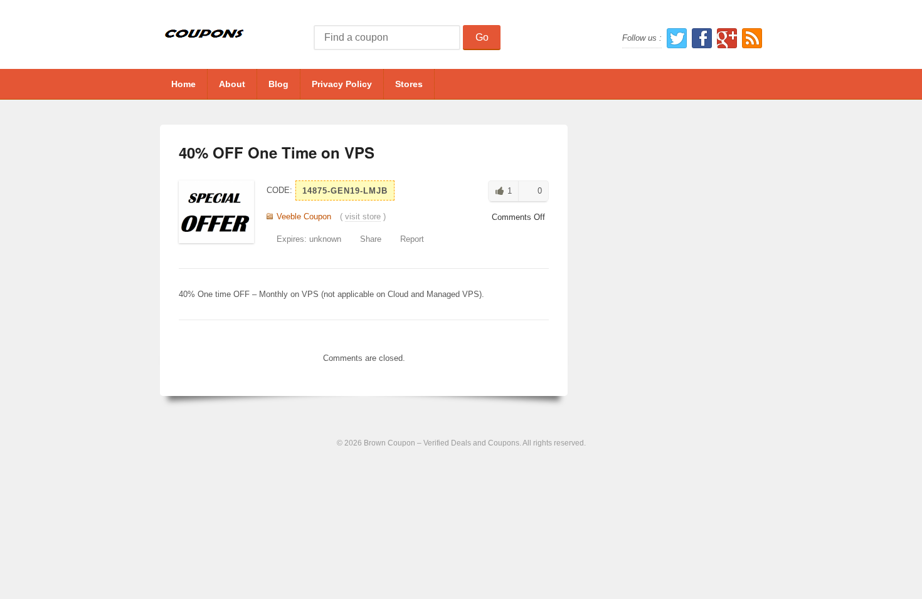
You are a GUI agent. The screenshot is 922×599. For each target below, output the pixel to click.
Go (482, 37)
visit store (363, 216)
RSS (752, 38)
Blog (278, 84)
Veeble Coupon (304, 216)
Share (370, 239)
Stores (409, 84)
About (232, 84)
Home (183, 84)
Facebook (702, 38)
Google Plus (727, 38)
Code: (279, 190)
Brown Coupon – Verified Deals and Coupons (441, 443)
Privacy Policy (342, 84)
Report (412, 239)
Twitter (677, 38)
